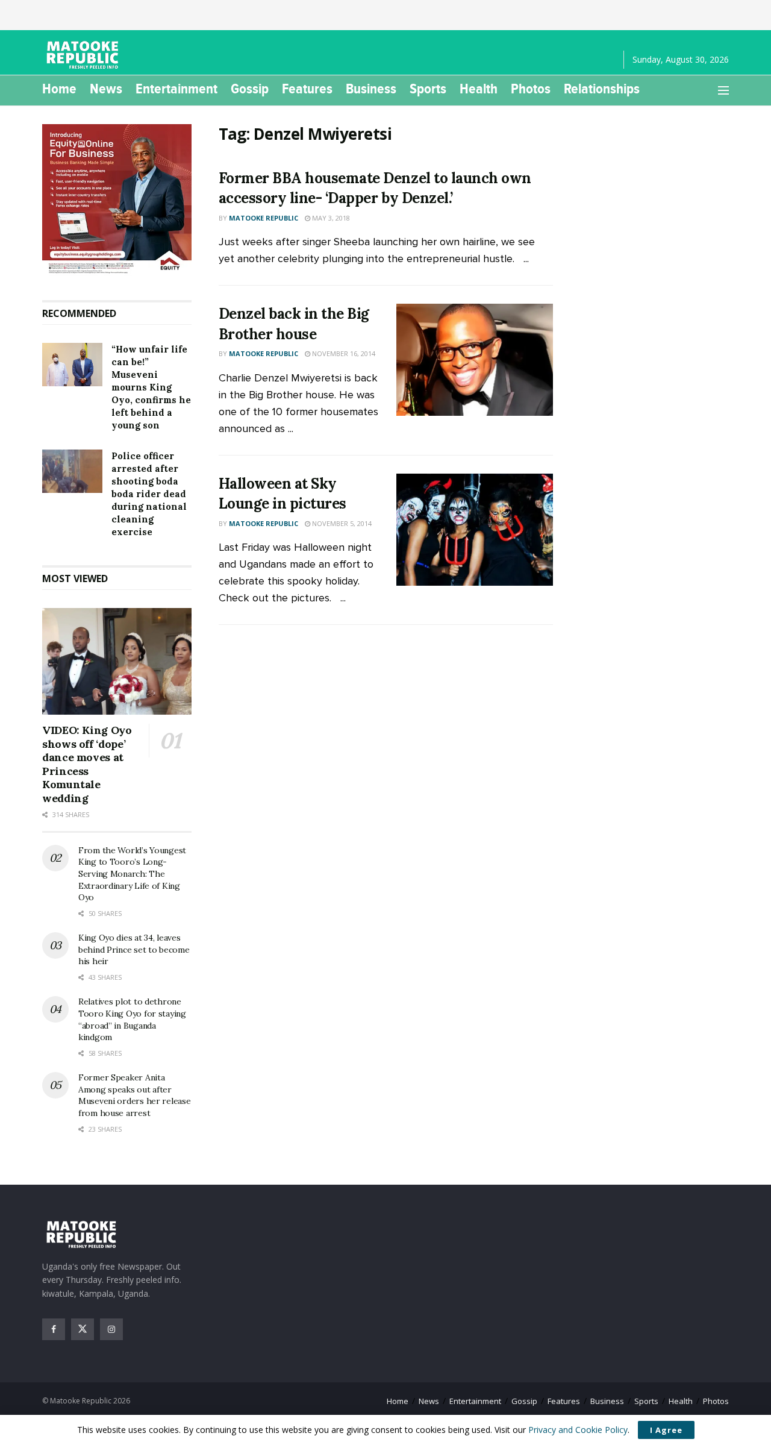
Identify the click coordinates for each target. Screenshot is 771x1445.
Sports (428, 88)
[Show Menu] (723, 90)
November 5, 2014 (341, 523)
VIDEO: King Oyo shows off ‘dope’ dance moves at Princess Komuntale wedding (87, 764)
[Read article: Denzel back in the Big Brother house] (474, 360)
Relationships (602, 88)
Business (371, 88)
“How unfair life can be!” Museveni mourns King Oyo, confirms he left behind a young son (151, 387)
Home (59, 88)
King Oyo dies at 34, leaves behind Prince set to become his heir (133, 949)
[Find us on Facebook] (53, 1329)
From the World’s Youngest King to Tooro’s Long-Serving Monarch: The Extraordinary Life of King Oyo (132, 874)
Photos (531, 88)
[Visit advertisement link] (117, 200)
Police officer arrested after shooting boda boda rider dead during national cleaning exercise (149, 494)
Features (307, 88)
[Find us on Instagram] (111, 1329)
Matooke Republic (263, 217)
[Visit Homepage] (84, 55)
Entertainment (176, 88)
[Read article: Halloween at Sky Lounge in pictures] (474, 530)
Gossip (250, 88)
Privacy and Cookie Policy (578, 1429)
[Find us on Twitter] (82, 1329)
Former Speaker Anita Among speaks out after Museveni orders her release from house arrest (134, 1095)
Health (479, 88)
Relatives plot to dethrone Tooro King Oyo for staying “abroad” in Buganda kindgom (132, 1019)
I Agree (666, 1430)
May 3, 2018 (330, 217)
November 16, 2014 (342, 353)
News (106, 88)
